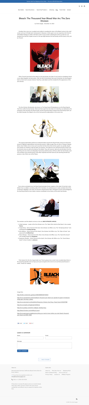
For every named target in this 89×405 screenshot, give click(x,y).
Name (18, 335)
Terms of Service (63, 372)
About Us (47, 370)
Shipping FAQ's (67, 370)
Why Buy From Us (56, 370)
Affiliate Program (66, 374)
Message (19, 341)
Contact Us (57, 374)
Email (46, 335)
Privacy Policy (48, 374)
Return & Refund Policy (51, 372)
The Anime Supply (73, 402)
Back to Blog (45, 359)
